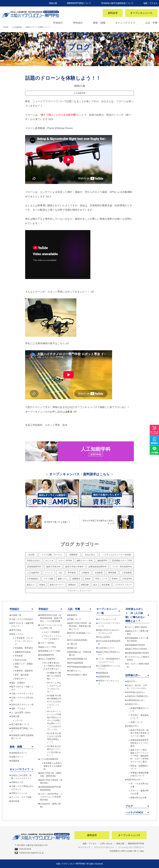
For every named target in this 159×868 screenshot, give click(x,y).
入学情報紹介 (33, 579)
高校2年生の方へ (134, 779)
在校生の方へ (133, 704)
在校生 (88, 579)
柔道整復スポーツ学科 (122, 560)
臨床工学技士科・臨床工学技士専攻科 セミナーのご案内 (139, 733)
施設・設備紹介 (18, 683)
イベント (49, 572)
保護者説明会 (104, 676)
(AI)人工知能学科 (47, 659)
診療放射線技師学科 (98, 566)
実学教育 (72, 572)
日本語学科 (127, 579)
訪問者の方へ (132, 675)
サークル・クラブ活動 (21, 797)
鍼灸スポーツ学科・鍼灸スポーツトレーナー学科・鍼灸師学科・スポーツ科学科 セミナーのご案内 (139, 756)
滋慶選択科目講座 (23, 652)
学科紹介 (78, 22)
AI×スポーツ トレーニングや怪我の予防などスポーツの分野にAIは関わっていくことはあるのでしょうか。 (54, 720)
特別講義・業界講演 (24, 648)
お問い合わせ (106, 843)
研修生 (42, 585)
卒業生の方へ (133, 726)
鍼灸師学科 (102, 560)
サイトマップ (84, 847)
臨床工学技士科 (53, 566)
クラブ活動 (48, 579)
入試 (60, 572)
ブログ (129, 806)
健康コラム (63, 579)
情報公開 (53, 3)
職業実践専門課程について (79, 3)
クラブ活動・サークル (52, 554)
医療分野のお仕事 (138, 797)
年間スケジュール (19, 793)
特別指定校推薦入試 (78, 659)
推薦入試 (73, 648)
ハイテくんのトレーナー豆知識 (116, 554)
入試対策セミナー (106, 648)
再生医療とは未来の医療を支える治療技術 (52, 766)
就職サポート (17, 757)
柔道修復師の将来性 (136, 645)
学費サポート (75, 671)
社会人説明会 (104, 637)
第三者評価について (20, 724)
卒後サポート (21, 679)
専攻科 (115, 579)
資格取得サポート (19, 753)
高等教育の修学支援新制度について (117, 3)
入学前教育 (127, 572)
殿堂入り (31, 585)
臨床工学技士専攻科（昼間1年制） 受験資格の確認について (80, 626)
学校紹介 (58, 22)
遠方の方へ (132, 681)
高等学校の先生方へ (136, 692)
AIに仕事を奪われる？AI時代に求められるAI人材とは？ (52, 666)
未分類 (31, 554)
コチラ (68, 411)
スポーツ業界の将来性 (137, 627)
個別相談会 (103, 673)
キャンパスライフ (125, 22)
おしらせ (49, 560)
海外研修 (15, 801)
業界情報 (112, 572)
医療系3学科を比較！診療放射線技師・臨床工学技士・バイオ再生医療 (51, 618)
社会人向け (90, 554)
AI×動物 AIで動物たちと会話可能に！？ (54, 676)
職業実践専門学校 (136, 843)
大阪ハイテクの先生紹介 (22, 619)
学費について (75, 619)
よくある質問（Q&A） (21, 712)
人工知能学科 (79, 93)
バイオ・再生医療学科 (122, 566)
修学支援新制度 (76, 663)
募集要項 (73, 615)
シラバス (19, 720)
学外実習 (19, 656)
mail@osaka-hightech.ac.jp (31, 853)
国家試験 (85, 585)
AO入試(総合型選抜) (78, 640)
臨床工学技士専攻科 (74, 566)
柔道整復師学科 (34, 566)
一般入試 (73, 644)
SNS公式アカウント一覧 (22, 704)
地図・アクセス (150, 3)
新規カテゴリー (57, 585)
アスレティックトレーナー (79, 590)
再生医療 (106, 585)
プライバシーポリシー (104, 847)
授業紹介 (72, 585)
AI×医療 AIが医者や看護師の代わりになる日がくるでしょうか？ (54, 701)
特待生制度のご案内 (78, 675)
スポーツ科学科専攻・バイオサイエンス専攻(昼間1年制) (51, 797)
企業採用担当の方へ (136, 700)
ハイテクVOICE (134, 812)
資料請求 (113, 13)
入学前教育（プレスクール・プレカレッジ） (24, 641)
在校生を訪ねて (34, 560)
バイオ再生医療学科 (49, 759)
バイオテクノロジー (123, 585)
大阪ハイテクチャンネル (22, 693)
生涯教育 (99, 572)
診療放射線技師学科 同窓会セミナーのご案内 (139, 743)
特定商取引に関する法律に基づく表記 (127, 851)
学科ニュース (101, 579)
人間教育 (85, 572)
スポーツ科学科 (65, 560)
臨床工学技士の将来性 (137, 649)
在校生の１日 (17, 782)
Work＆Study (21, 660)
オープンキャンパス (141, 13)
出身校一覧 (16, 615)
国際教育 (76, 579)
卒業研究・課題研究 (24, 671)
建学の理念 (16, 630)
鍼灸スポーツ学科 (85, 560)
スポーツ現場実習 (51, 632)
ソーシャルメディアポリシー (131, 847)
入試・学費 (151, 22)
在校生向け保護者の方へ (138, 696)
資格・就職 (99, 22)
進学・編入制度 (22, 675)
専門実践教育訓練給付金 (80, 667)
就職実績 (73, 554)
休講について (136, 722)
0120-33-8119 (25, 849)
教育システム (17, 634)
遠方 (95, 585)
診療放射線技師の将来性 (138, 653)
